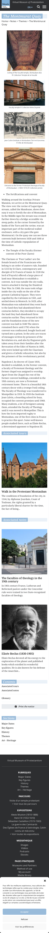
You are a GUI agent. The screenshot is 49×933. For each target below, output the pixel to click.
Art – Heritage (24, 789)
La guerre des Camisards (24, 824)
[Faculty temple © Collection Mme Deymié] (24, 93)
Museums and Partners (24, 865)
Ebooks (24, 854)
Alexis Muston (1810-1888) (24, 814)
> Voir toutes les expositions (24, 834)
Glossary (6, 698)
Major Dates (8, 723)
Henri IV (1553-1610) (24, 817)
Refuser (24, 919)
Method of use (24, 868)
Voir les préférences (24, 926)
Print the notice (26, 706)
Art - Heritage (9, 740)
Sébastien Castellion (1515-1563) (24, 821)
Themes (23, 21)
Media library (24, 875)
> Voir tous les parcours (24, 803)
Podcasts (24, 851)
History (5, 732)
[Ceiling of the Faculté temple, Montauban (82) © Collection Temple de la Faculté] (24, 50)
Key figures (7, 727)
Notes (13, 21)
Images (24, 844)
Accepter (24, 911)
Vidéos (24, 848)
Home (5, 21)
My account (24, 871)
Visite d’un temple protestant (24, 800)
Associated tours (10, 686)
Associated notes (10, 690)
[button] (45, 880)
